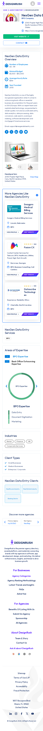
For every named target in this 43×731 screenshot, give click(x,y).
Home (5, 10)
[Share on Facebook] (6, 132)
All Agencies (21, 623)
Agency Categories (21, 576)
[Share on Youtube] (26, 132)
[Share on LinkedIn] (16, 132)
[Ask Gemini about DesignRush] (18, 654)
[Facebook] (21, 714)
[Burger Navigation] (39, 3)
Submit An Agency (21, 614)
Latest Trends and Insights (21, 585)
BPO (8, 338)
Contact (20, 43)
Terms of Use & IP (22, 677)
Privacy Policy (21, 682)
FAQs (21, 589)
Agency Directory (16, 10)
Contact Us (21, 643)
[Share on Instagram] (21, 132)
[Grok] (29, 654)
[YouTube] (32, 714)
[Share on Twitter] (11, 132)
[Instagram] (16, 714)
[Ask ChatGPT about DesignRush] (24, 654)
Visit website (20, 36)
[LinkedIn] (10, 714)
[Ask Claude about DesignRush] (13, 654)
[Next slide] (36, 386)
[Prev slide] (6, 386)
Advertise (21, 594)
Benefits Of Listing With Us (21, 609)
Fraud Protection (21, 690)
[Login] (32, 3)
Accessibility (21, 686)
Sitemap (21, 673)
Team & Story (21, 638)
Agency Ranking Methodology (21, 580)
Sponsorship (21, 618)
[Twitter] (27, 714)
